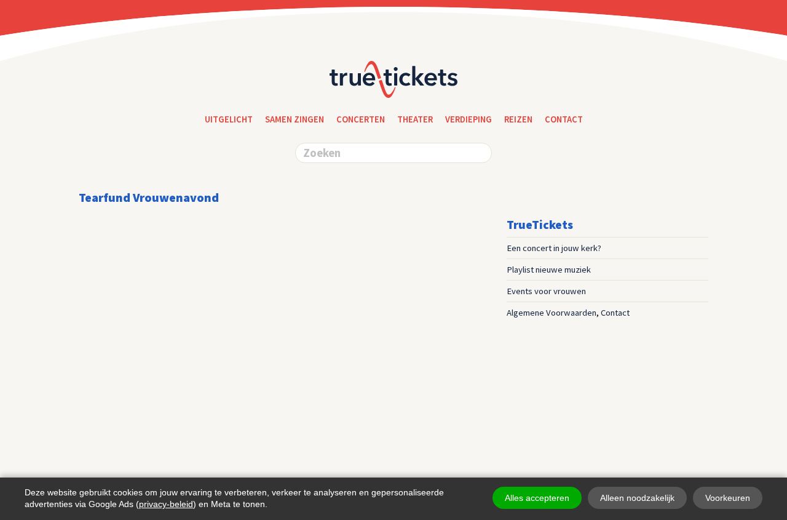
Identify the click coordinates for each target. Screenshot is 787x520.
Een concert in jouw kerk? (554, 248)
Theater (415, 119)
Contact (615, 312)
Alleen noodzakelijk (637, 498)
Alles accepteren (537, 498)
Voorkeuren (727, 498)
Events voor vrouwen (546, 291)
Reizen (518, 119)
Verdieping (468, 119)
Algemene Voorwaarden (551, 312)
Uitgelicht (229, 119)
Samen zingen (294, 119)
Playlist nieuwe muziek (549, 269)
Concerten (360, 119)
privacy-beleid (166, 504)
